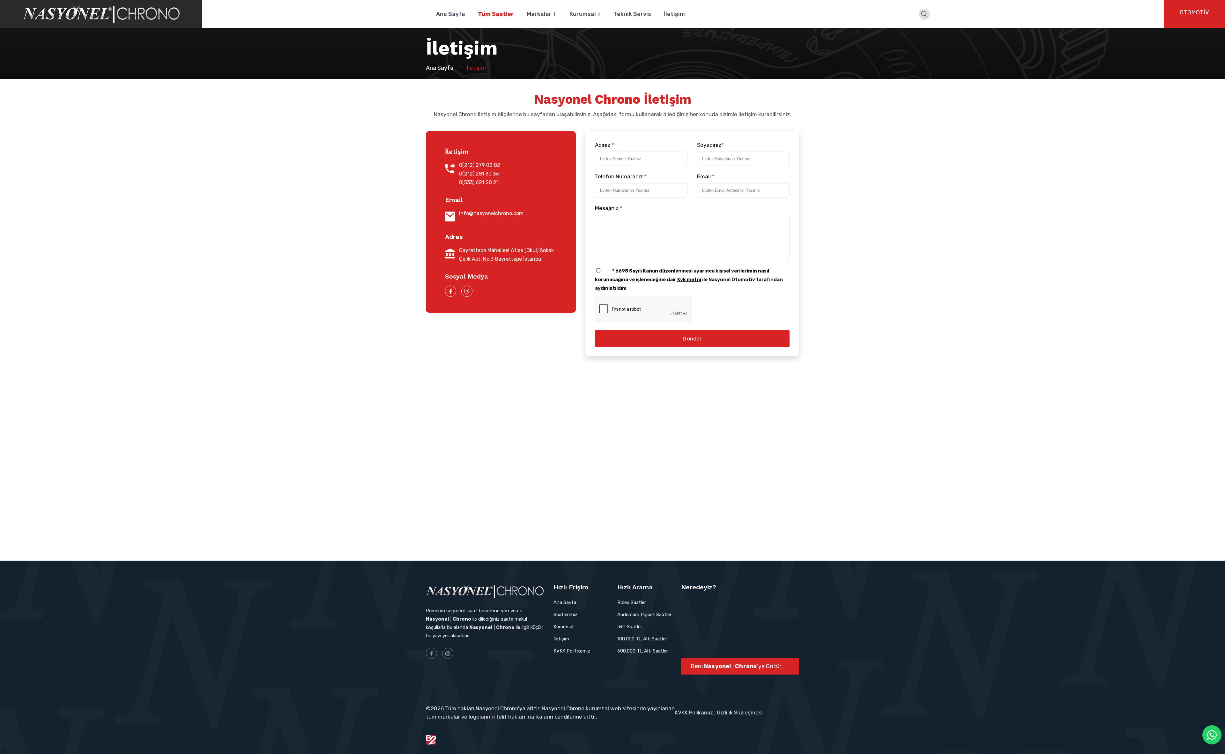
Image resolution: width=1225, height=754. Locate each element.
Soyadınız (710, 145)
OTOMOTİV (1194, 12)
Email (706, 176)
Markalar (542, 14)
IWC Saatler (629, 627)
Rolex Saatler (631, 602)
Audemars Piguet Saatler (644, 614)
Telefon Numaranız (621, 176)
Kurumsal (585, 14)
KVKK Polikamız (694, 712)
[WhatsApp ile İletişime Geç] (1211, 734)
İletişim (674, 14)
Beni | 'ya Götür (736, 666)
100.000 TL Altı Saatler (642, 639)
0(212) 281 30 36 (479, 174)
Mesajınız (608, 208)
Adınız (604, 145)
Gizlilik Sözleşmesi (740, 712)
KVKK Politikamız (571, 651)
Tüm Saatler (496, 14)
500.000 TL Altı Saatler (642, 651)
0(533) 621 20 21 (479, 182)
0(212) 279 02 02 (479, 165)
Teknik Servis (632, 14)
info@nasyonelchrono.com (491, 213)
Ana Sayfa (450, 14)
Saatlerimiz (565, 614)
